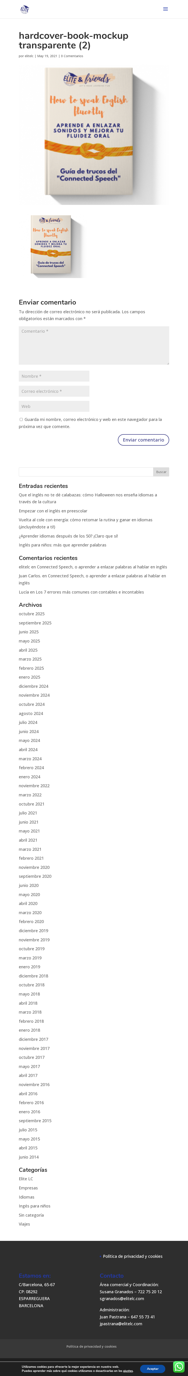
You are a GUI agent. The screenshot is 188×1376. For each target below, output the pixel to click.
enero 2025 (29, 677)
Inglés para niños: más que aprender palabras (62, 545)
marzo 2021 (30, 849)
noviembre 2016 (34, 1084)
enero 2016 (29, 1111)
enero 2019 (29, 966)
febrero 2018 (31, 1021)
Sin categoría (31, 1215)
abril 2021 (28, 840)
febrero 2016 (31, 1102)
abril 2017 (28, 1075)
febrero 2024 (31, 767)
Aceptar (152, 1369)
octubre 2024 (31, 704)
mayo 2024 (29, 740)
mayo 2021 (29, 831)
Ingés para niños (34, 1206)
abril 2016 (28, 1093)
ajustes (128, 1371)
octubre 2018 (31, 985)
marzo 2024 (30, 758)
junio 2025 (29, 631)
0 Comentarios (72, 56)
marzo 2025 (30, 659)
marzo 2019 (30, 958)
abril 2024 (28, 749)
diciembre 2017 (33, 1039)
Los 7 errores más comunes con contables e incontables (90, 592)
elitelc (29, 56)
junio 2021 (29, 822)
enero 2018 (29, 1030)
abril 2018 (28, 1003)
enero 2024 (29, 776)
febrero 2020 (31, 921)
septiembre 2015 (35, 1120)
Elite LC (26, 1178)
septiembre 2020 (35, 876)
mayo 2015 (29, 1139)
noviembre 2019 (34, 939)
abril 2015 (28, 1148)
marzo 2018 (30, 1012)
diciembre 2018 (33, 976)
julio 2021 (28, 813)
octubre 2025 (31, 613)
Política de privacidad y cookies (133, 1256)
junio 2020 (29, 885)
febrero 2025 (31, 668)
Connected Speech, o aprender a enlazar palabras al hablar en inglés (102, 567)
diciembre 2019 (33, 930)
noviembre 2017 (34, 1048)
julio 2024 (28, 722)
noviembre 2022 (34, 785)
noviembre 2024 (34, 695)
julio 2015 (28, 1129)
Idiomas (26, 1197)
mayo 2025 (29, 641)
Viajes (24, 1224)
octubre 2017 (31, 1057)
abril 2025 (28, 650)
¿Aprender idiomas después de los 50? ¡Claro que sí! (68, 536)
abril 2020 (28, 903)
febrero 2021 (31, 858)
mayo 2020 (29, 894)
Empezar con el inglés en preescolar (53, 511)
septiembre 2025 (35, 623)
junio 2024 (29, 731)
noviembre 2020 (34, 867)
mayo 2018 (29, 994)
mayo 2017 (29, 1066)
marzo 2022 (30, 795)
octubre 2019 (31, 948)
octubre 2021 (31, 804)
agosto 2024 (31, 713)
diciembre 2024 (33, 686)
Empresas (28, 1188)
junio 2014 (29, 1157)
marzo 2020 (30, 912)
